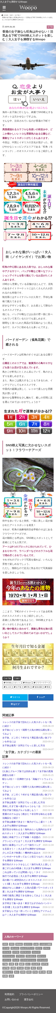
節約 (29, 972)
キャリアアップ (27, 948)
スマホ (16, 952)
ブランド (20, 956)
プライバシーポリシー (31, 994)
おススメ (28, 944)
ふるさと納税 (45, 944)
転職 (5, 976)
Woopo (28, 683)
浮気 (39, 968)
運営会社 (28, 999)
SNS (12, 944)
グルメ (46, 948)
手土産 (20, 968)
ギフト (39, 948)
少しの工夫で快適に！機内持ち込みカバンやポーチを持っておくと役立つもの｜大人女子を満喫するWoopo (27, 857)
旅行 (18, 678)
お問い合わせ (12, 999)
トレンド (36, 952)
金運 (11, 976)
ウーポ (6, 948)
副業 (22, 964)
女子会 (44, 964)
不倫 (5, 964)
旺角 (28, 687)
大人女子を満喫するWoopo (13, 2)
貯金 (35, 972)
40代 (5, 944)
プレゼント (30, 956)
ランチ (16, 960)
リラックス (42, 960)
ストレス (6, 952)
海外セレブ (7, 972)
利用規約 (9, 994)
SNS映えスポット (13, 683)
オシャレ (15, 948)
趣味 (49, 972)
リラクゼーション (28, 960)
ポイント (41, 956)
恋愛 (13, 968)
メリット (6, 960)
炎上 (17, 972)
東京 (33, 968)
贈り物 (42, 972)
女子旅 (8, 678)
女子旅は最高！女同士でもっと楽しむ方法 (23, 745)
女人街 (8, 687)
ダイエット (25, 952)
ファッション (8, 956)
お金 (36, 944)
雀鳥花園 (38, 687)
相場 (23, 972)
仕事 (11, 964)
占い (28, 964)
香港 (48, 687)
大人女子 (35, 964)
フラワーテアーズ (43, 683)
